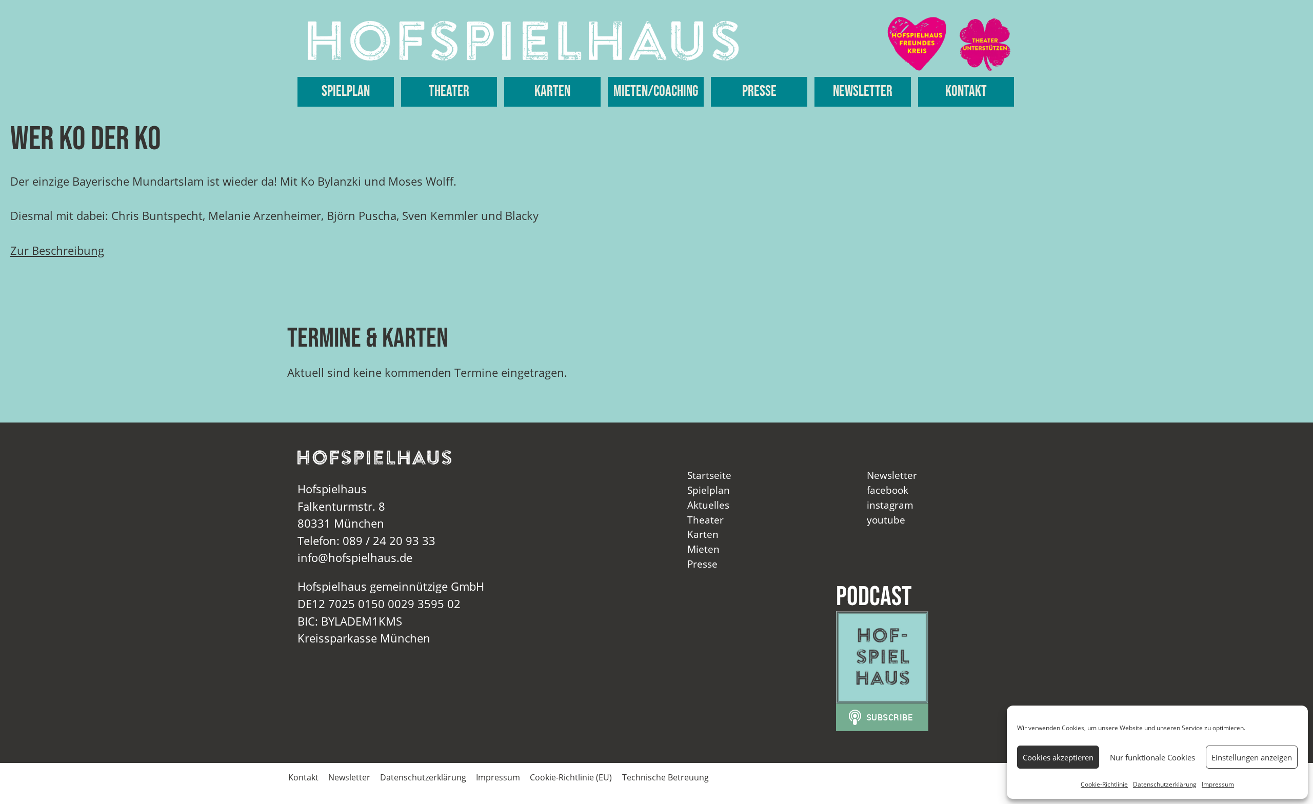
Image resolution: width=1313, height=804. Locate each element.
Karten (552, 91)
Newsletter (862, 91)
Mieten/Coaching (655, 91)
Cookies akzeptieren (1058, 757)
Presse (759, 91)
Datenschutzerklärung (1165, 784)
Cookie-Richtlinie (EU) (571, 777)
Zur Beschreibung (57, 250)
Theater (449, 91)
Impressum (1218, 784)
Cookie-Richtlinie (1104, 784)
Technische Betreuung (665, 777)
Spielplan (346, 91)
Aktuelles (708, 505)
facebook (887, 490)
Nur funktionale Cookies (1152, 757)
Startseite (709, 475)
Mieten (703, 549)
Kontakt (966, 91)
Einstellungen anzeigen (1251, 757)
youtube (886, 520)
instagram (890, 505)
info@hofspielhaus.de (354, 558)
